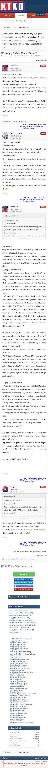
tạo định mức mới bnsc (17, 719)
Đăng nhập (40, 14)
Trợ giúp (43, 758)
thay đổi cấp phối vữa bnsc (18, 697)
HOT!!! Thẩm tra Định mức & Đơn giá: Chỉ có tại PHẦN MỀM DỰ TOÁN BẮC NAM (34, 126)
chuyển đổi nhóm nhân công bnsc (22, 654)
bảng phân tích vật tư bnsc (18, 642)
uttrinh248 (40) (14, 627)
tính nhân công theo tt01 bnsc (19, 708)
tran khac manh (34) (15, 625)
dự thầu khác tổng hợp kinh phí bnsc (21, 672)
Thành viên (34, 15)
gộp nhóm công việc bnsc (18, 677)
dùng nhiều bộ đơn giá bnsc (18, 665)
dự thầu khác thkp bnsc (17, 670)
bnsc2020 (14, 638)
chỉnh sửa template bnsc (17, 656)
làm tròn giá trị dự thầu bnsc (18, 688)
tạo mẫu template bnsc (17, 715)
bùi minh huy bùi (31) (15, 613)
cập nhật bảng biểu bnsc (17, 661)
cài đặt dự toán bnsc (16, 658)
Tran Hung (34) (31, 622)
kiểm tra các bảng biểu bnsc (18, 685)
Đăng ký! (24, 574)
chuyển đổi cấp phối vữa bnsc (19, 648)
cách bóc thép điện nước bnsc (19, 659)
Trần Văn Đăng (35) (29, 625)
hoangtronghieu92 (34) (24, 615)
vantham (18, 121)
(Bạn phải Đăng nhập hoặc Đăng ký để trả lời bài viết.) (30, 551)
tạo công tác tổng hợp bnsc (18, 713)
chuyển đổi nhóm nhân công (20, 652)
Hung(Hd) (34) (24, 618)
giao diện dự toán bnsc (17, 674)
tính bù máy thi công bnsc (18, 703)
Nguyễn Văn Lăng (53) (26, 620)
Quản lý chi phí (16, 56)
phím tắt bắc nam (24, 695)
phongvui (36, 738)
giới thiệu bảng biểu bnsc (17, 676)
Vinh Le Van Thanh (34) (27, 630)
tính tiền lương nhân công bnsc (19, 712)
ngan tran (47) (13, 620)
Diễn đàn (21, 15)
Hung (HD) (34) (14, 618)
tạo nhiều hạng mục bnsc (17, 717)
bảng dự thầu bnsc (26, 639)
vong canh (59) (14, 632)
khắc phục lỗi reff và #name (18, 683)
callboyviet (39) (28, 613)
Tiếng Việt (5, 758)
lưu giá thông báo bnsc (17, 690)
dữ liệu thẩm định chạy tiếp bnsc (20, 668)
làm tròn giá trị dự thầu (17, 686)
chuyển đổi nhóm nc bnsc (18, 650)
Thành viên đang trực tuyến (9, 565)
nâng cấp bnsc (32, 694)
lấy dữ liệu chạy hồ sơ (17, 692)
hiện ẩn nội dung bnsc (16, 679)
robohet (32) (13, 622)
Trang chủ (8, 15)
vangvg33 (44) (14, 630)
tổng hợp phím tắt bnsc (17, 721)
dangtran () (12, 615)
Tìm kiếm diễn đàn (8, 21)
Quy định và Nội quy (41, 761)
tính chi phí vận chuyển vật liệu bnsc (21, 704)
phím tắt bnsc (14, 695)
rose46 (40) (21, 622)
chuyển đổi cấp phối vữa (17, 646)
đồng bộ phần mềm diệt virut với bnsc (21, 722)
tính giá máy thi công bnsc (18, 706)
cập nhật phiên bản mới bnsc (19, 663)
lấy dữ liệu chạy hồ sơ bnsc (18, 694)
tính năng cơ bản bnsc (17, 710)
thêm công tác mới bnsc (17, 699)
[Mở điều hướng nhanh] (45, 27)
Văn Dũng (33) (24, 627)
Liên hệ (37, 758)
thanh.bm (31, 56)
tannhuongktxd (7, 121)
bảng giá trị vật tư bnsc (17, 641)
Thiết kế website (35, 763)
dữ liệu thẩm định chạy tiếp (18, 667)
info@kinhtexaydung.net (21, 763)
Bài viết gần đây (21, 21)
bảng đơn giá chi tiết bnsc (18, 644)
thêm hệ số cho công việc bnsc (19, 701)
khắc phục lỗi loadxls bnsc (18, 681)
